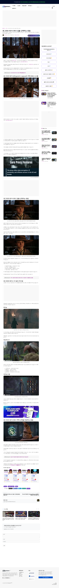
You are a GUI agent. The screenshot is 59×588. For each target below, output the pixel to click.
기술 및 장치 (24, 5)
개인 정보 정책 (54, 584)
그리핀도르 (30, 64)
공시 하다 (20, 576)
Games (5, 486)
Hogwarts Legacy (11, 486)
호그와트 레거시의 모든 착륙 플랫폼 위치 (18, 72)
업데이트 (14, 8)
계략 (14, 5)
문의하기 (20, 575)
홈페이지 (4, 28)
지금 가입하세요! (46, 577)
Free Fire (43, 134)
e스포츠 (18, 5)
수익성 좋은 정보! (29, 1)
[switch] (52, 8)
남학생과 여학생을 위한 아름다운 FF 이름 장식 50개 (46, 159)
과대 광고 (30, 5)
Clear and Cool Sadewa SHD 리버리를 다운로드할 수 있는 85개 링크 (8, 519)
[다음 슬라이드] (38, 509)
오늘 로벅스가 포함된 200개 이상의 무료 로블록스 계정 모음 (33, 519)
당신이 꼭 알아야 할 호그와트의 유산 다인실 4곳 (19, 456)
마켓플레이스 (21, 572)
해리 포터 (14, 60)
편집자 (20, 573)
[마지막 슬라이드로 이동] (36, 509)
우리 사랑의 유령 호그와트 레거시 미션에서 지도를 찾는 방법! (22, 277)
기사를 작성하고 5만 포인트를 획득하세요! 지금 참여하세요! (51, 104)
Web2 (17, 486)
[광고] (29, 18)
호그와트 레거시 (24, 61)
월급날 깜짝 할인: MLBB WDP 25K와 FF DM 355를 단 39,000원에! (51, 95)
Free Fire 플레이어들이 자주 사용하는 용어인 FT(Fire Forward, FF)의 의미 (46, 132)
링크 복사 (28, 488)
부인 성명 (55, 583)
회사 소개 (20, 574)
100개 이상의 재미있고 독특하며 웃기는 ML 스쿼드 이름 (20, 519)
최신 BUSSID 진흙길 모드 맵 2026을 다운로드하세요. (46, 139)
